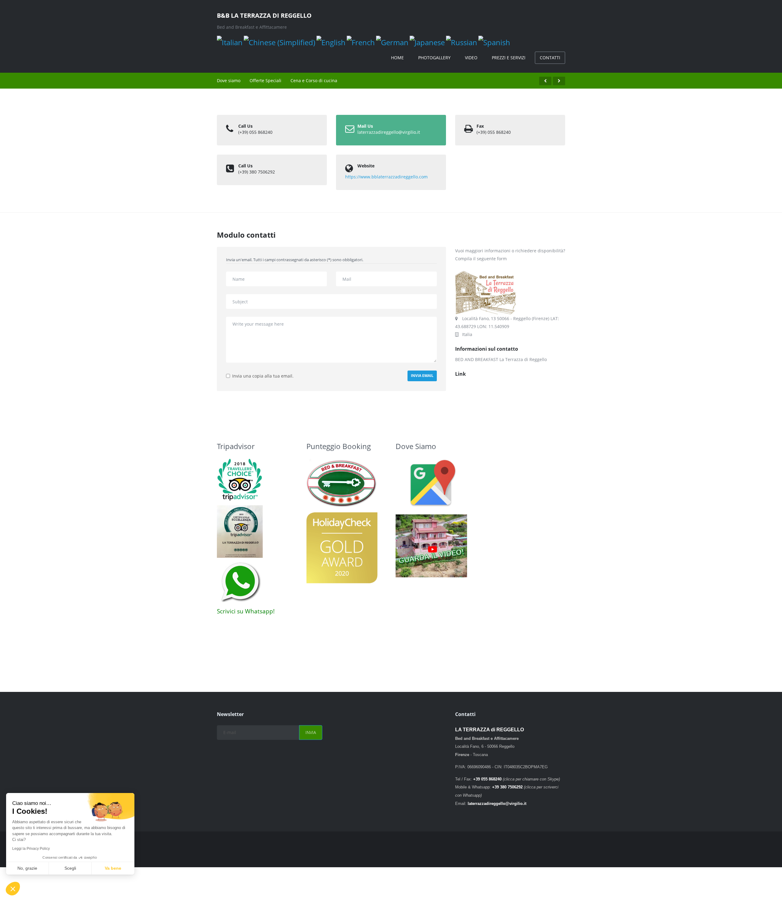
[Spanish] (494, 41)
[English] (330, 41)
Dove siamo (228, 80)
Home (397, 57)
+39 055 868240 (487, 779)
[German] (392, 41)
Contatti (550, 57)
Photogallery (434, 57)
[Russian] (461, 41)
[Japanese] (427, 41)
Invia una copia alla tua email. (263, 376)
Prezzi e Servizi (508, 57)
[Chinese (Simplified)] (279, 41)
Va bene (113, 868)
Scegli (70, 868)
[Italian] (230, 41)
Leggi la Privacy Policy (31, 848)
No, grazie (27, 868)
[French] (361, 41)
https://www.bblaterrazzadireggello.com (386, 177)
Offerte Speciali (265, 80)
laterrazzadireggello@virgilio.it (388, 132)
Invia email (422, 375)
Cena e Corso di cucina (314, 80)
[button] (12, 888)
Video (471, 57)
